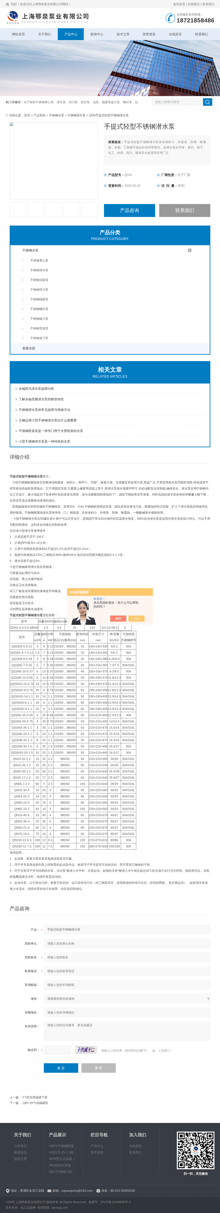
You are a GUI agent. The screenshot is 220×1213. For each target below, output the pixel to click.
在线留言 (194, 4)
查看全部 (28, 348)
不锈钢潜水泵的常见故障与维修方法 (44, 410)
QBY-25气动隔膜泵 (35, 1103)
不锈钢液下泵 (39, 338)
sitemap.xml (59, 1207)
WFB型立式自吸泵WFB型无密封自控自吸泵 (63, 1159)
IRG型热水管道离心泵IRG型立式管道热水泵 (63, 1165)
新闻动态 (20, 1152)
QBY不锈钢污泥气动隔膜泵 (63, 1172)
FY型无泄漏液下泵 (35, 1097)
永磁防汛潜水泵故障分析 (36, 388)
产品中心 (70, 34)
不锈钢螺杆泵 (39, 309)
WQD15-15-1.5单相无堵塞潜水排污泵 (63, 1152)
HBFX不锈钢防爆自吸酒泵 (63, 1146)
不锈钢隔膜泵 (39, 299)
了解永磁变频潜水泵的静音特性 (41, 399)
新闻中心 (96, 34)
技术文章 (123, 34)
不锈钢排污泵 (39, 289)
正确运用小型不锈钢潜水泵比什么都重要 (48, 420)
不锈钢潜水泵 (76, 115)
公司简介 (20, 1146)
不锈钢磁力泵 (39, 318)
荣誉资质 (149, 34)
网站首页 (18, 34)
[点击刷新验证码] (86, 1050)
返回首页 (179, 4)
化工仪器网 (28, 1207)
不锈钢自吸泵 (39, 280)
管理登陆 (43, 1207)
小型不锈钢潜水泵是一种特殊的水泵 (44, 441)
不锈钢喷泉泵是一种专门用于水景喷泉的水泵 (51, 431)
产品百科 (40, 115)
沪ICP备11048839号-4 (116, 1202)
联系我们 (208, 4)
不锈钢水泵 (56, 115)
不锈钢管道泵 (39, 328)
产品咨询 (129, 210)
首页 (27, 115)
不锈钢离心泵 (39, 260)
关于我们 (44, 34)
